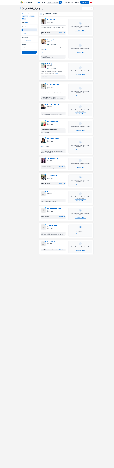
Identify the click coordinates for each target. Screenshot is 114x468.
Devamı (55, 28)
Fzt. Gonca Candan (53, 138)
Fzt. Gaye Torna (52, 40)
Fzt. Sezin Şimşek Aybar (54, 208)
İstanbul (48, 22)
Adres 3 (52, 52)
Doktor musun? (85, 2)
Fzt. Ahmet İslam (52, 225)
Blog (66, 2)
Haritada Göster (62, 32)
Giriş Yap (76, 2)
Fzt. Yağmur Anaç (52, 64)
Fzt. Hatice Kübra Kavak (54, 105)
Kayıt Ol (70, 2)
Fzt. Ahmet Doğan (52, 158)
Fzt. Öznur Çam (51, 192)
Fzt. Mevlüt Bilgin (52, 175)
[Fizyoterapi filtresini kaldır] (27, 16)
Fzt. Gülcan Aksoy (52, 121)
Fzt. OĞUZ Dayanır (53, 242)
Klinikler (44, 2)
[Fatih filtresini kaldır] (24, 18)
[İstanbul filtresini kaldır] (33, 16)
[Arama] (60, 2)
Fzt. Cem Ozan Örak (53, 84)
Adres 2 (47, 52)
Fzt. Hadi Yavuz (51, 19)
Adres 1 (42, 52)
